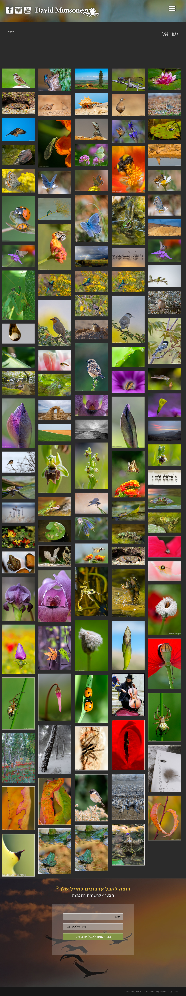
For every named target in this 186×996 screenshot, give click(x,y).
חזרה (11, 32)
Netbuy (130, 991)
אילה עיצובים (158, 991)
